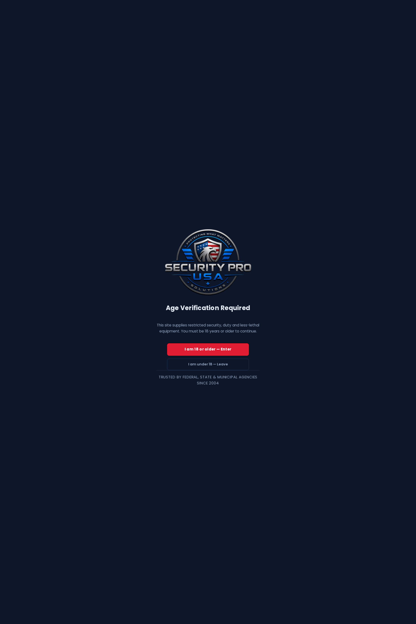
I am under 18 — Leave (208, 364)
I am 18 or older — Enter (208, 349)
